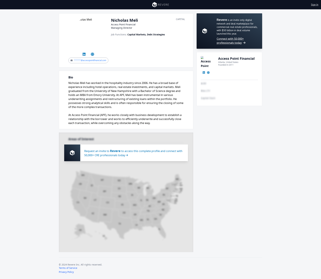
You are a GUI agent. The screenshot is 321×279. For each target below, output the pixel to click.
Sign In (314, 4)
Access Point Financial (236, 58)
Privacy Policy (66, 271)
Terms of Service (68, 267)
